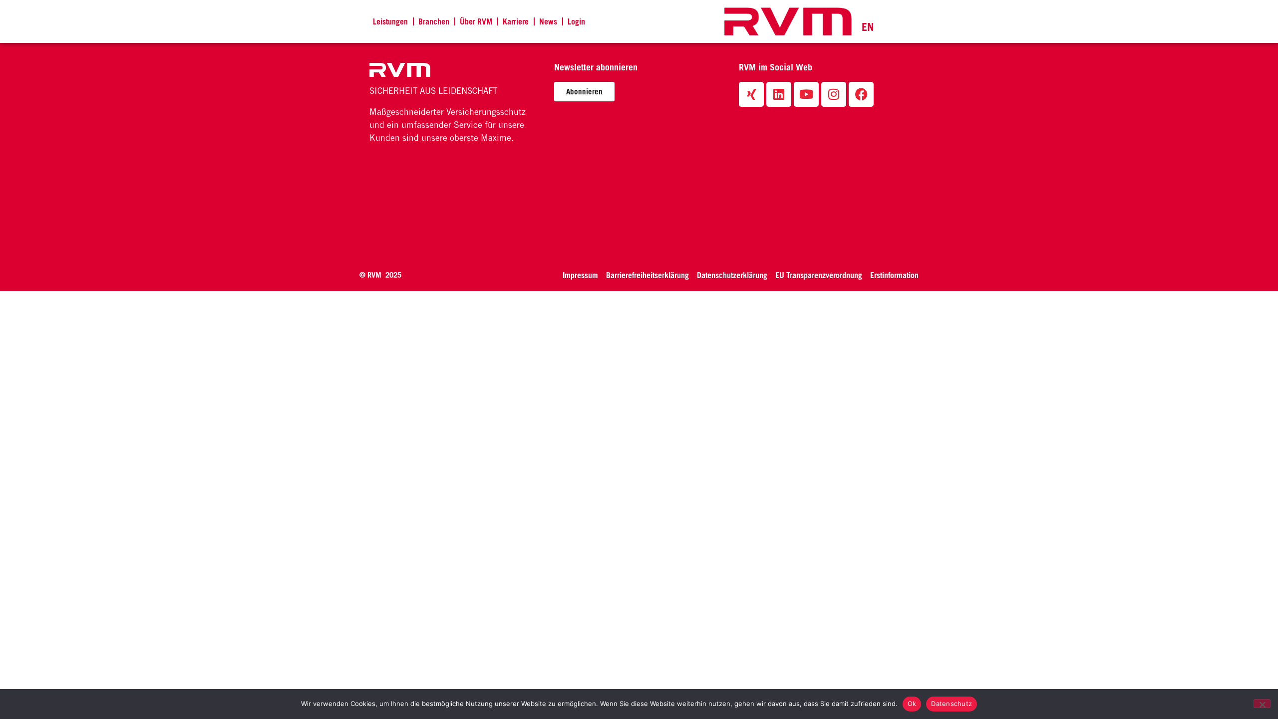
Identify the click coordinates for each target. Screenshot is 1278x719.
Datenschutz (951, 704)
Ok (912, 704)
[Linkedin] (778, 94)
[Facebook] (861, 94)
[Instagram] (833, 94)
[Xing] (751, 94)
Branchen (433, 21)
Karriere (516, 21)
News (548, 21)
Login (576, 21)
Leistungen (390, 21)
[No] (1262, 703)
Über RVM (476, 21)
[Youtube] (806, 94)
